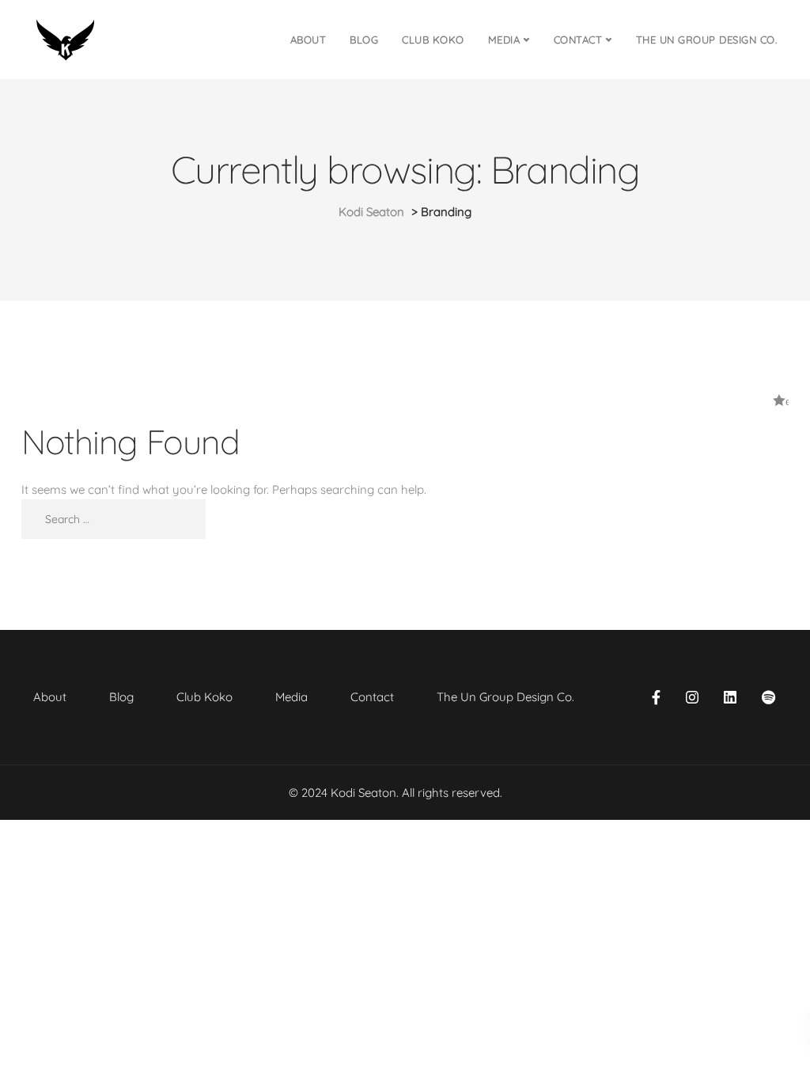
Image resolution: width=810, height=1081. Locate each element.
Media (504, 39)
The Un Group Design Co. (707, 39)
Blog (364, 39)
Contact (578, 39)
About (308, 39)
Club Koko (433, 39)
